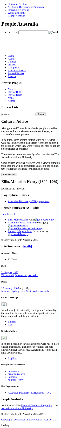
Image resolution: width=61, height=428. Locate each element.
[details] (26, 246)
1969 (16, 288)
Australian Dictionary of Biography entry (29, 201)
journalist (12, 377)
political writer (15, 379)
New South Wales (29, 291)
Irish (10, 324)
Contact (12, 61)
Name (11, 89)
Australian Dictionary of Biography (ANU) (30, 392)
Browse (12, 76)
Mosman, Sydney (10, 291)
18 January (6, 288)
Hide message (9, 174)
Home (11, 55)
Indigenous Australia (18, 10)
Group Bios (14, 67)
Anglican (12, 358)
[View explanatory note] (4, 304)
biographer (13, 371)
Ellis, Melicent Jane (18, 219)
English (12, 321)
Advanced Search (17, 70)
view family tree (9, 214)
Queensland (21, 275)
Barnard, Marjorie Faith (20, 231)
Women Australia (17, 12)
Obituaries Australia (18, 4)
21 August (6, 272)
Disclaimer (19, 419)
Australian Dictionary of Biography (26, 7)
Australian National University (17, 408)
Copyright (6, 419)
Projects (12, 64)
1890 (15, 272)
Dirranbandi (7, 275)
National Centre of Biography (36, 405)
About (11, 58)
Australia (33, 275)
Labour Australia (16, 15)
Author (11, 100)
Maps (11, 97)
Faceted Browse (16, 73)
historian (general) (17, 374)
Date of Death (15, 95)
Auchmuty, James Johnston (22, 222)
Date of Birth (14, 92)
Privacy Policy (34, 419)
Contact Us (50, 419)
